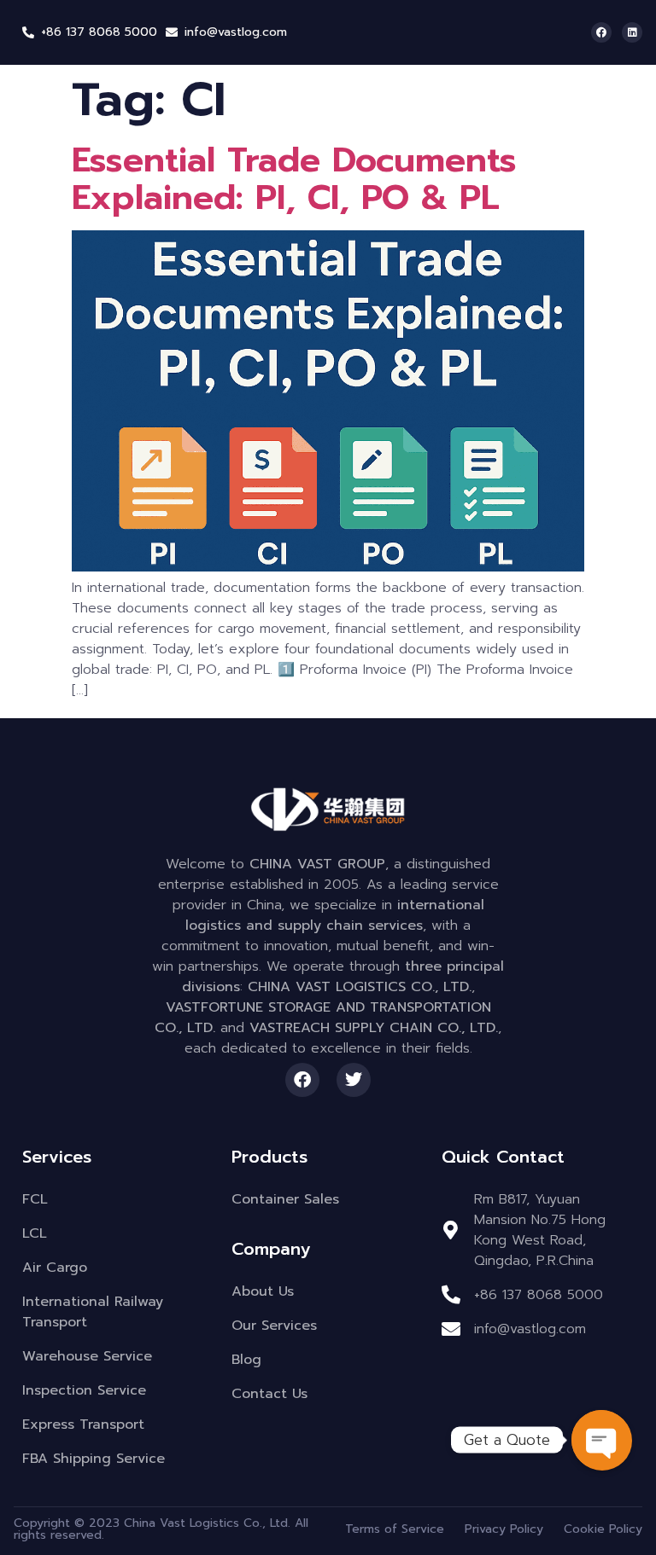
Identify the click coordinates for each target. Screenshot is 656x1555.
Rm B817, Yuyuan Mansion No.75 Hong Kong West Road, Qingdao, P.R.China (540, 1230)
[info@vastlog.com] (172, 32)
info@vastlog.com (235, 32)
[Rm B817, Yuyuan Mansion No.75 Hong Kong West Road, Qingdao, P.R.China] (451, 1230)
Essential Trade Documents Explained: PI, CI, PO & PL (294, 178)
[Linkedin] (632, 32)
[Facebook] (601, 32)
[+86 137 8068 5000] (28, 32)
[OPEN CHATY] (601, 1440)
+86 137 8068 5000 (99, 32)
